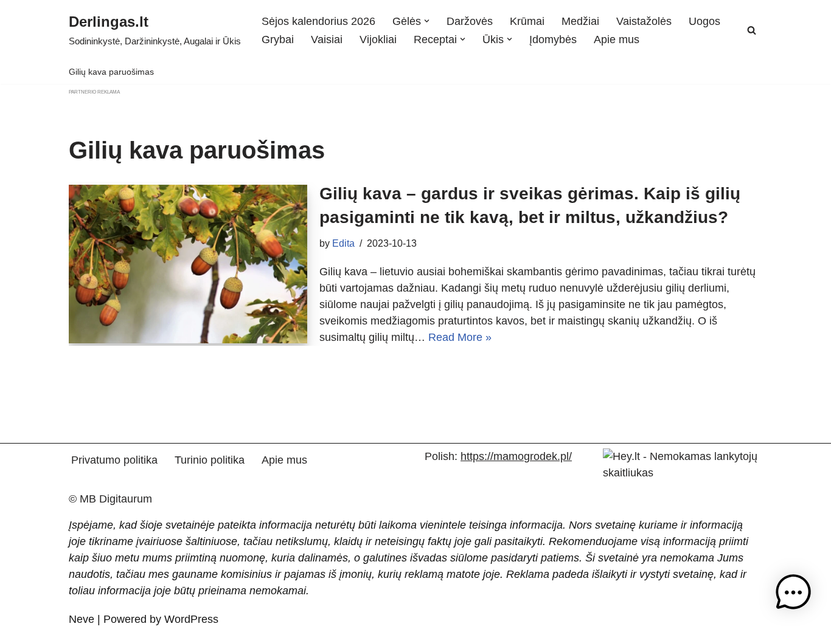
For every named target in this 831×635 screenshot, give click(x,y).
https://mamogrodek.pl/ (516, 456)
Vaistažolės (644, 21)
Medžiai (580, 21)
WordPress (191, 619)
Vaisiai (326, 39)
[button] (426, 21)
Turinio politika (210, 460)
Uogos (704, 21)
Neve (81, 619)
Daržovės (470, 21)
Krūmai (527, 21)
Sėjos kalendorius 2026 (318, 21)
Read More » (460, 337)
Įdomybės (553, 39)
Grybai (278, 39)
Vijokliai (378, 39)
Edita (343, 243)
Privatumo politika (114, 460)
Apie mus (616, 39)
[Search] (751, 30)
